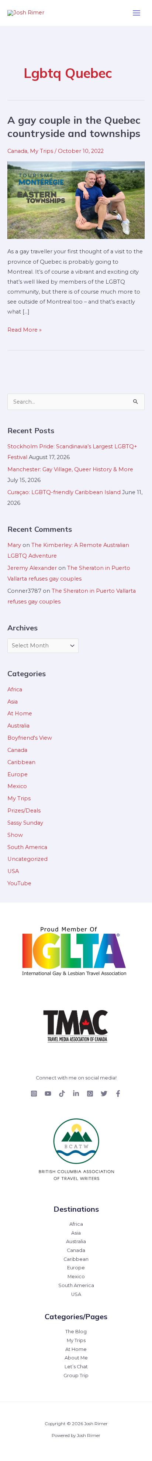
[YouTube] (48, 1093)
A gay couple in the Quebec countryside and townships (74, 127)
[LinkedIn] (76, 1093)
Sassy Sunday (25, 823)
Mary (14, 545)
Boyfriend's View (29, 738)
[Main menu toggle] (136, 13)
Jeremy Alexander (32, 568)
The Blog (76, 1331)
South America (27, 847)
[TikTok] (62, 1093)
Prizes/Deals (24, 810)
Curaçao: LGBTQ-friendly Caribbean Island (64, 492)
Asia (12, 701)
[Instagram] (34, 1093)
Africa (14, 689)
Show (15, 835)
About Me (76, 1358)
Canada (17, 151)
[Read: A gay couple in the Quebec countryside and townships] (76, 199)
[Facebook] (118, 1093)
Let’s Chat (76, 1366)
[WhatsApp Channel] (90, 1093)
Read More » (24, 329)
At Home (19, 713)
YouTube (19, 883)
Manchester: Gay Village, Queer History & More (70, 469)
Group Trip (76, 1375)
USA (13, 871)
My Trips (41, 151)
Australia (18, 725)
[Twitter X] (104, 1093)
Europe (17, 774)
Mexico (17, 786)
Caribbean (21, 762)
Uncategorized (27, 859)
